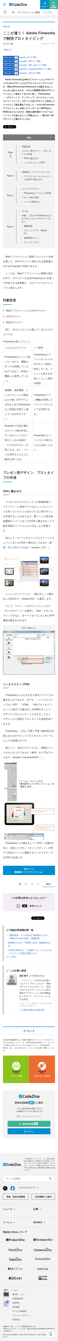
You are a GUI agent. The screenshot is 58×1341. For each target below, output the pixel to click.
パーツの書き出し (32, 201)
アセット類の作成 (30, 197)
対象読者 (26, 146)
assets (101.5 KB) (27, 57)
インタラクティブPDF (34, 162)
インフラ (47, 12)
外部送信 (15, 1319)
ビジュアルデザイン (31, 188)
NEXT (48, 884)
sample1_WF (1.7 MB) (30, 61)
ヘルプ (15, 1290)
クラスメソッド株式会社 (32, 980)
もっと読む (11, 956)
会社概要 (15, 1307)
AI (13, 12)
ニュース (7, 1209)
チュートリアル (31, 242)
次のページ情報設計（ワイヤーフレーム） (29, 870)
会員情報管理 (17, 1298)
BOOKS (37, 1222)
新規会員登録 (30, 1123)
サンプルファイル (17, 547)
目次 (29, 137)
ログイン (30, 1131)
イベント (7, 1222)
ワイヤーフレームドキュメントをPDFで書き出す (37, 178)
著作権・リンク (18, 1294)
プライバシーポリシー (21, 1315)
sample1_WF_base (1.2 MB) (33, 64)
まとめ (25, 210)
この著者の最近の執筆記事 (31, 1009)
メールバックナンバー (30, 1116)
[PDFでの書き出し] (29, 652)
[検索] (5, 12)
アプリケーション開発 (29, 12)
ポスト (10, 126)
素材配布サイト (31, 237)
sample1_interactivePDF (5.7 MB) (35, 68)
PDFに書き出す (31, 158)
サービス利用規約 (19, 1311)
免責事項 (15, 1302)
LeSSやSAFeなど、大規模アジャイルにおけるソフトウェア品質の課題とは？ (30, 952)
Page (10, 175)
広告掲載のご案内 (43, 1196)
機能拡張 (28, 225)
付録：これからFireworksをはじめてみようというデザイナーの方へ (36, 218)
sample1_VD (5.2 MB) (29, 72)
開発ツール (8, 50)
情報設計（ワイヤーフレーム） (36, 171)
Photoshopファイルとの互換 (37, 192)
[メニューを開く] (4, 4)
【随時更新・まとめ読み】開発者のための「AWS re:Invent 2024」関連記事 (28, 937)
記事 (35, 1209)
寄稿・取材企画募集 (15, 1196)
